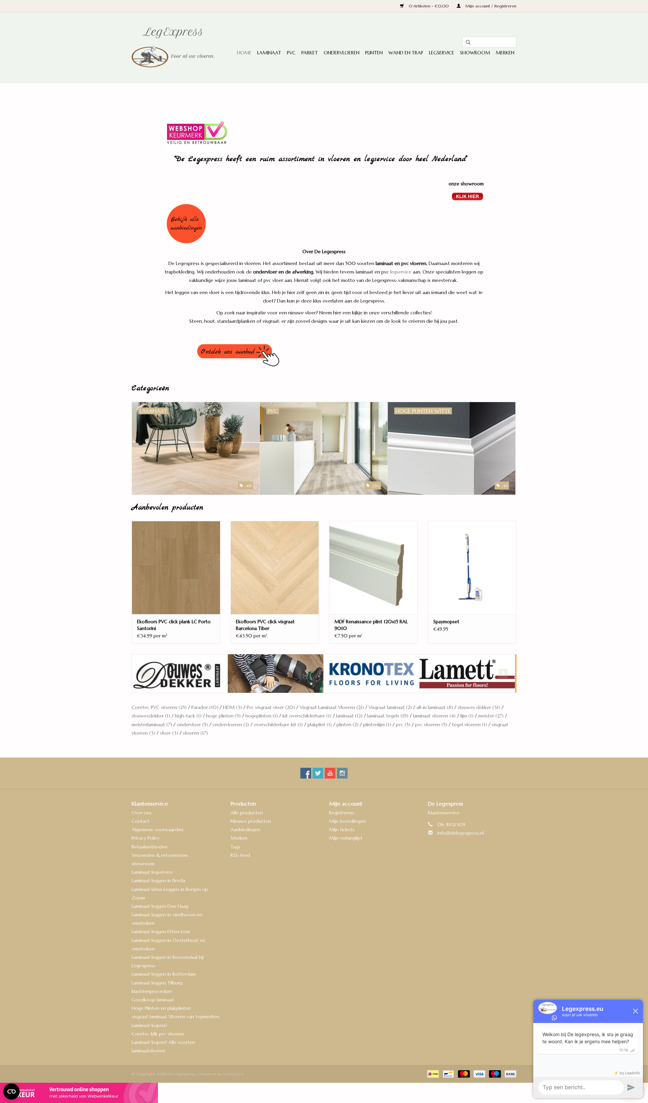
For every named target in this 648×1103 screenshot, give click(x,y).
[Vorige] (145, 673)
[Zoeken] (465, 42)
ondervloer (192, 724)
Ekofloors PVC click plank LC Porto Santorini (174, 625)
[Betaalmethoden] (432, 1073)
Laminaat (269, 53)
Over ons (142, 813)
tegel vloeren (469, 724)
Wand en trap (405, 53)
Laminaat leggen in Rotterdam (164, 974)
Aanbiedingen (245, 829)
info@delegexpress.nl (460, 833)
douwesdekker (151, 716)
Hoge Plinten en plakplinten (161, 1008)
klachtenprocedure (152, 991)
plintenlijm (377, 724)
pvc (403, 724)
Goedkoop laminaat (153, 1000)
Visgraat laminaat (390, 707)
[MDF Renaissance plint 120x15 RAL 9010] (373, 567)
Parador (204, 707)
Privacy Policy (146, 838)
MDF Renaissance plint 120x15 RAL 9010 (371, 625)
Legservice (441, 53)
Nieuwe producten (251, 821)
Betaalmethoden (149, 847)
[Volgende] (503, 673)
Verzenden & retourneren (160, 855)
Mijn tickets (341, 829)
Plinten (374, 53)
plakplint (319, 724)
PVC (291, 53)
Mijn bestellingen (347, 821)
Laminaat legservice (152, 872)
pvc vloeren (431, 724)
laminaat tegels (387, 716)
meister (491, 716)
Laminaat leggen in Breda (158, 880)
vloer (169, 733)
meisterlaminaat (152, 724)
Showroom (475, 53)
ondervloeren (231, 724)
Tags (235, 847)
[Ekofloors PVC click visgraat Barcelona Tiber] (275, 567)
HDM (232, 707)
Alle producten (247, 813)
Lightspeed (233, 1073)
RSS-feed (240, 855)
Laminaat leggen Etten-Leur (161, 931)
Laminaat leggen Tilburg (157, 983)
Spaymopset (446, 622)
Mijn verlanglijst (345, 838)
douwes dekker (479, 707)
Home (244, 53)
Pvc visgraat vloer (271, 707)
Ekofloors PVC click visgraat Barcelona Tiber (265, 625)
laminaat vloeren (434, 716)
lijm (467, 716)
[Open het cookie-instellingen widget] (11, 1088)
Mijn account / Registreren (490, 5)
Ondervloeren (341, 53)
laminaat (349, 716)
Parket (309, 53)
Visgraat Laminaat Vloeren (332, 707)
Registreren (341, 813)
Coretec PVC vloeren (159, 707)
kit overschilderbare (306, 716)
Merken (505, 53)
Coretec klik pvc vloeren (158, 1034)
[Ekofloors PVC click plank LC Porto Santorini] (176, 567)
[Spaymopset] (472, 567)
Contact (141, 821)
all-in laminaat (434, 707)
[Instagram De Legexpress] (342, 773)
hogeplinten (261, 716)
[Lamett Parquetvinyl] (371, 673)
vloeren (195, 733)
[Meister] (467, 673)
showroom (143, 864)
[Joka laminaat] (179, 673)
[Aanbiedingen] (324, 223)
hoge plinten (223, 716)
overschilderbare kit (278, 724)
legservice (400, 272)
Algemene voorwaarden (157, 829)
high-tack (188, 716)
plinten (347, 724)
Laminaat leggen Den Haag (160, 906)
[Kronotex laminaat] (275, 673)
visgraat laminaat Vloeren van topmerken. (176, 1017)
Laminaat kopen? (149, 1025)
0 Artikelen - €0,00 (428, 5)
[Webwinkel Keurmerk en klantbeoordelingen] (324, 1093)
